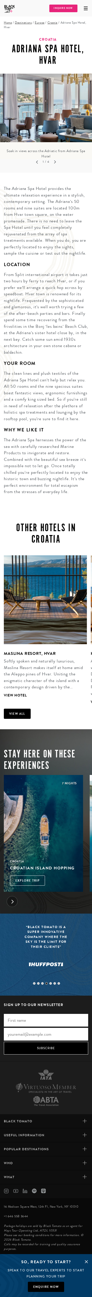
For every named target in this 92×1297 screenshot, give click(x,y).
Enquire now (46, 1287)
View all (17, 713)
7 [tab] (58, 983)
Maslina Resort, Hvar (30, 653)
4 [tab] (46, 983)
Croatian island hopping (42, 868)
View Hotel (15, 695)
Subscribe (46, 1048)
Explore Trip (27, 880)
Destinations (23, 23)
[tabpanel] (46, 116)
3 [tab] (42, 983)
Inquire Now (63, 8)
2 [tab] (38, 983)
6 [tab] (54, 983)
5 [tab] (50, 983)
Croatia (52, 23)
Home (8, 23)
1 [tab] (34, 983)
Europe (39, 23)
